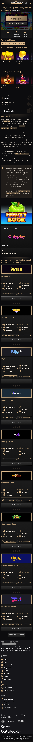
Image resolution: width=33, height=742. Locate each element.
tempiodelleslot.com (22, 738)
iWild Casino (6, 276)
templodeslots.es (9, 738)
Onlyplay (7, 121)
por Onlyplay (16, 10)
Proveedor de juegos (7, 96)
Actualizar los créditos (16, 35)
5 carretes (21, 44)
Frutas (3, 44)
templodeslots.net (16, 740)
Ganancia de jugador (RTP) (9, 102)
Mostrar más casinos (16, 635)
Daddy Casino (7, 441)
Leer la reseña (25, 35)
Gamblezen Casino (9, 524)
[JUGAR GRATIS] (7, 55)
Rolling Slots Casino (9, 565)
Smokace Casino (8, 483)
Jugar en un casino (21, 154)
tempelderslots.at (12, 736)
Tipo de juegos (5, 109)
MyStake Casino (8, 359)
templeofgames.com (25, 736)
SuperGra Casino (8, 607)
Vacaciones (12, 44)
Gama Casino (7, 400)
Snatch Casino (7, 317)
